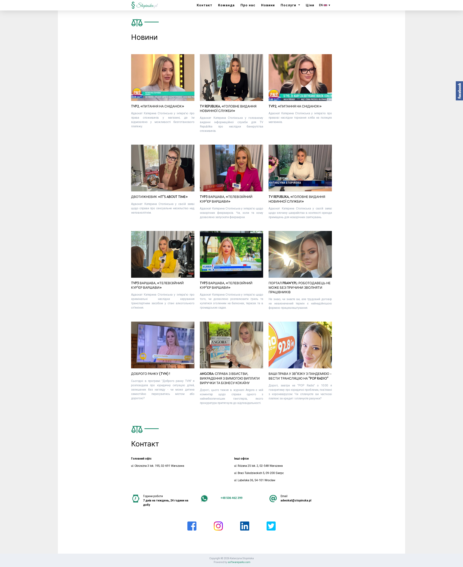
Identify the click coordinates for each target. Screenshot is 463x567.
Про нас (248, 5)
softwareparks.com (239, 562)
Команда (226, 5)
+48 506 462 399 (231, 498)
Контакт (204, 5)
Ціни (310, 5)
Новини (268, 5)
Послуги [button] (289, 5)
